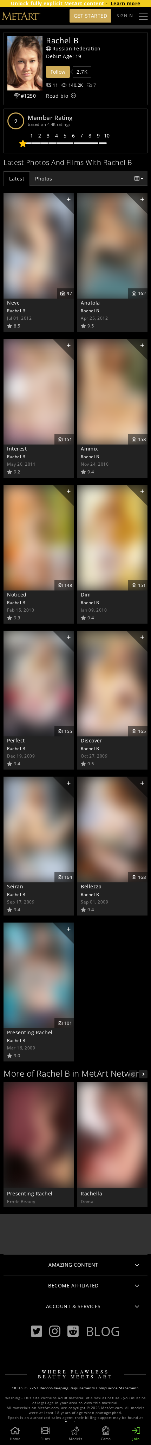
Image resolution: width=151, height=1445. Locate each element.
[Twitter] (36, 1331)
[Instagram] (54, 1331)
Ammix (89, 448)
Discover (91, 740)
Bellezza (91, 886)
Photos (43, 178)
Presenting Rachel (30, 1032)
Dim (86, 594)
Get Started (90, 15)
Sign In (125, 16)
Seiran (15, 886)
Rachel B (16, 310)
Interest (17, 448)
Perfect (16, 740)
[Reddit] (73, 1331)
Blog (103, 1331)
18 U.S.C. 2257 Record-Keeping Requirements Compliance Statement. (75, 1388)
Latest (16, 178)
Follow (58, 71)
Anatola (90, 302)
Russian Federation (76, 48)
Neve (13, 302)
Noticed (17, 594)
